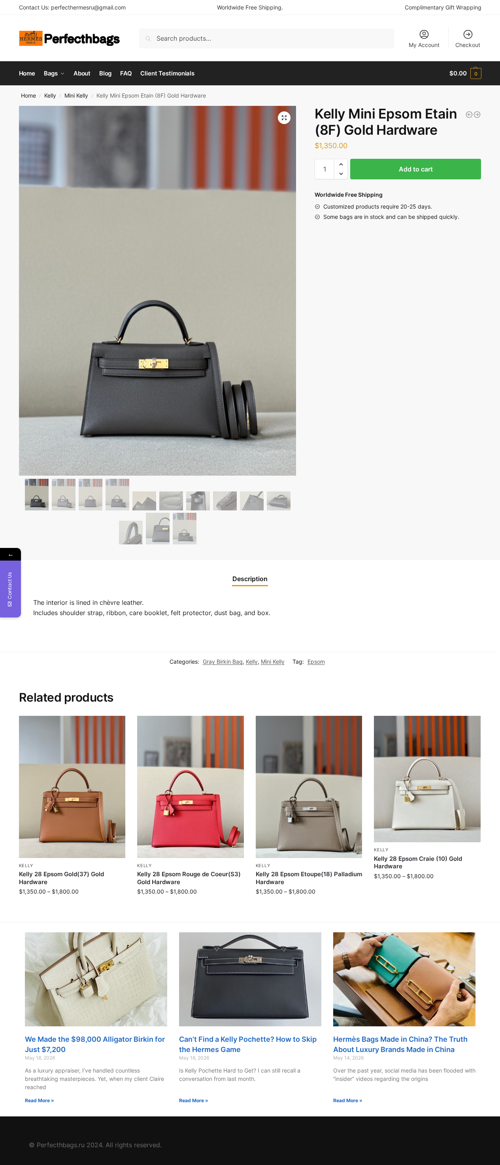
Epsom (316, 661)
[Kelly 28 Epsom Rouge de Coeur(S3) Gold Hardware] (190, 787)
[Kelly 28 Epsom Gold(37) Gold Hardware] (72, 787)
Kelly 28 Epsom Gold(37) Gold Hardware (61, 878)
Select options (72, 908)
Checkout (467, 44)
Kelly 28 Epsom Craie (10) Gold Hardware (418, 862)
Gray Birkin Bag (223, 661)
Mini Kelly (76, 95)
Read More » (39, 1100)
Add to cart (416, 169)
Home (28, 95)
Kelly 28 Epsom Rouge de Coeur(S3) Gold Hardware (189, 878)
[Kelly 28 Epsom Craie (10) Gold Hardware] (427, 779)
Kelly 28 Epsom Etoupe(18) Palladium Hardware (309, 878)
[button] (340, 164)
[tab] (250, 578)
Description (250, 579)
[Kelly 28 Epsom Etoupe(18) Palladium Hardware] (309, 787)
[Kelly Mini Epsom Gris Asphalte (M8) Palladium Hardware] (477, 115)
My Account (424, 44)
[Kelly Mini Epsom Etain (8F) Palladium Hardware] (469, 115)
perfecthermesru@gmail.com (88, 7)
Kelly (50, 95)
